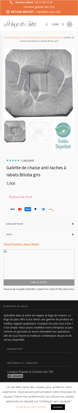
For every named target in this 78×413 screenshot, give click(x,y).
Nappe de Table (21, 37)
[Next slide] (74, 274)
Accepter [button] (58, 407)
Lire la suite (39, 282)
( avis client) (27, 160)
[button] (15, 131)
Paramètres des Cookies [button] (31, 407)
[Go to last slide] (4, 274)
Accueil (7, 37)
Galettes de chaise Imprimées (46, 37)
